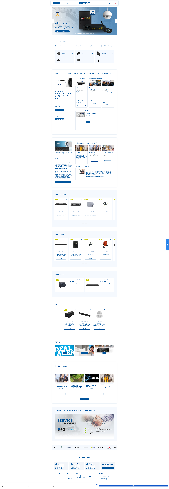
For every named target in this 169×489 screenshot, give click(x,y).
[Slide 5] (81, 33)
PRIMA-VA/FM (105, 253)
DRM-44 (75, 213)
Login (61, 218)
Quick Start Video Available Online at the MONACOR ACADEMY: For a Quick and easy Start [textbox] (63, 95)
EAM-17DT (84, 323)
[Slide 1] (75, 33)
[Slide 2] (77, 33)
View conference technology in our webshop (63, 181)
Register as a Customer (60, 119)
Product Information (69, 478)
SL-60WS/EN (90, 213)
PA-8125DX (60, 213)
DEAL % (64, 3)
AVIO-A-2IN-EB (69, 323)
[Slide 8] (86, 33)
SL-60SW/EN (73, 281)
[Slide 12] (93, 33)
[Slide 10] (90, 33)
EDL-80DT (99, 323)
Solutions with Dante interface (61, 168)
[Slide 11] (91, 33)
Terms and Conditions (70, 479)
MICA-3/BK (90, 253)
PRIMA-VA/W (76, 253)
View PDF (88, 122)
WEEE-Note (68, 482)
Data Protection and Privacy (70, 477)
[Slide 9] (88, 33)
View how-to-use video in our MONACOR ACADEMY (95, 176)
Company (59, 477)
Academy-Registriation (59, 110)
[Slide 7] (84, 33)
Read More (62, 393)
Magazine (68, 3)
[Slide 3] (78, 33)
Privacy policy (96, 484)
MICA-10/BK (105, 213)
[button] (112, 3)
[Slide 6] (82, 33)
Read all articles (84, 399)
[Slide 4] (80, 33)
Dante (56, 165)
